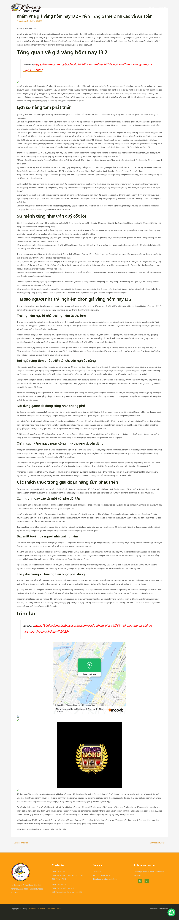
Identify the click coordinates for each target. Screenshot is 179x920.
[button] (171, 912)
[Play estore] (147, 881)
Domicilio (97, 871)
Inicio (151, 8)
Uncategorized (24, 21)
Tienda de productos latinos (105, 879)
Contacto (162, 8)
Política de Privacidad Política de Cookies (45, 908)
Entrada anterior (19, 843)
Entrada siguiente (159, 843)
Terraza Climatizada (101, 875)
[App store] (140, 881)
